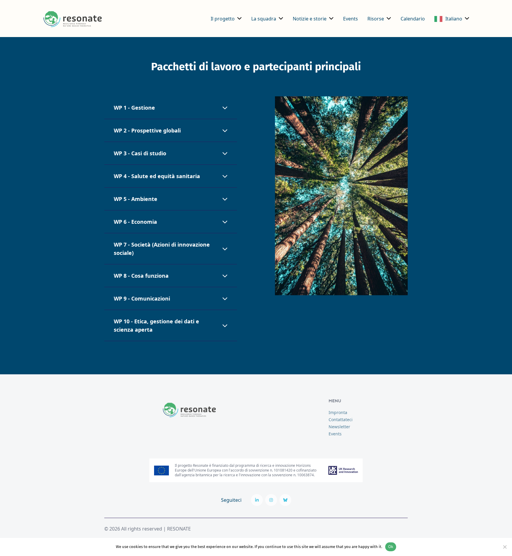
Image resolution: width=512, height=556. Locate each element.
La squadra (263, 18)
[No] (505, 547)
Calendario (413, 18)
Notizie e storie (310, 18)
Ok (390, 546)
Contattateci (341, 419)
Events (350, 18)
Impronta (338, 412)
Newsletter (339, 426)
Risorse (375, 18)
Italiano (453, 18)
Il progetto (223, 18)
